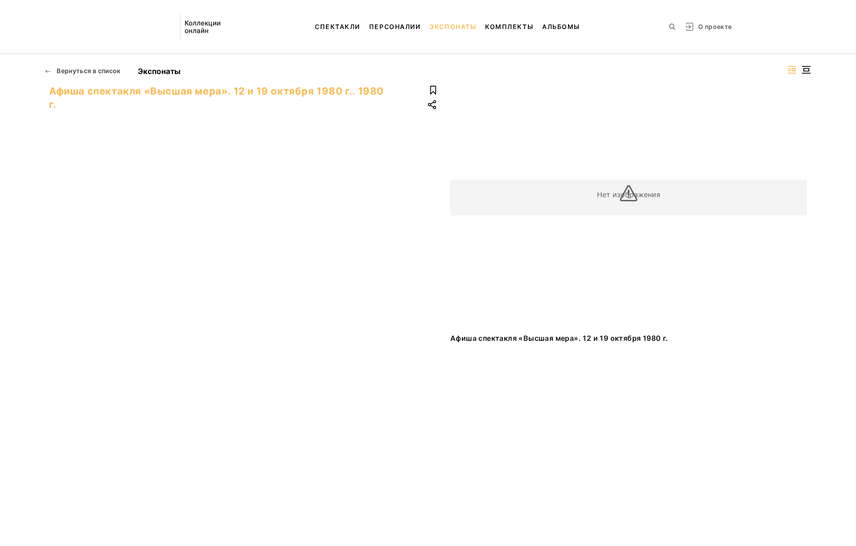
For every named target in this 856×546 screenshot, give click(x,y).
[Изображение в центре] (806, 70)
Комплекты (509, 26)
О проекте (715, 26)
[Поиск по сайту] (672, 27)
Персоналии (394, 26)
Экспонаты (452, 26)
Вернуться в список (88, 70)
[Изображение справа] (792, 70)
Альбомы (561, 26)
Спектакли (337, 26)
